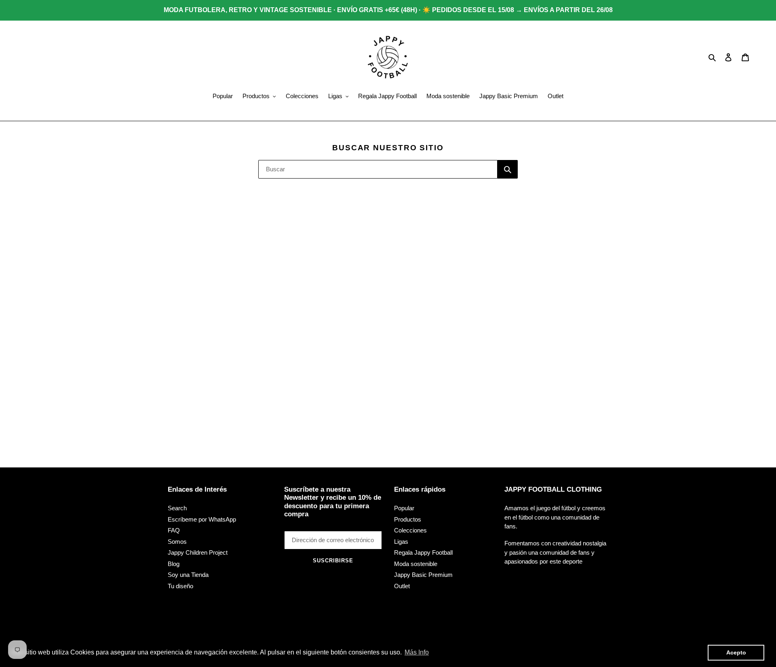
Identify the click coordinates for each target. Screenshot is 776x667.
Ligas (401, 541)
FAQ (174, 530)
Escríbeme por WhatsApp (202, 519)
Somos (177, 541)
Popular (404, 508)
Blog (173, 563)
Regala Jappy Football (423, 552)
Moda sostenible (415, 563)
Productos (407, 519)
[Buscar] (508, 169)
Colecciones (410, 530)
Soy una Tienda (188, 574)
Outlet (402, 586)
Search (177, 508)
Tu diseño (180, 586)
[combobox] (378, 169)
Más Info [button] (417, 652)
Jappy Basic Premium (423, 574)
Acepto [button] (736, 652)
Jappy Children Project (198, 552)
